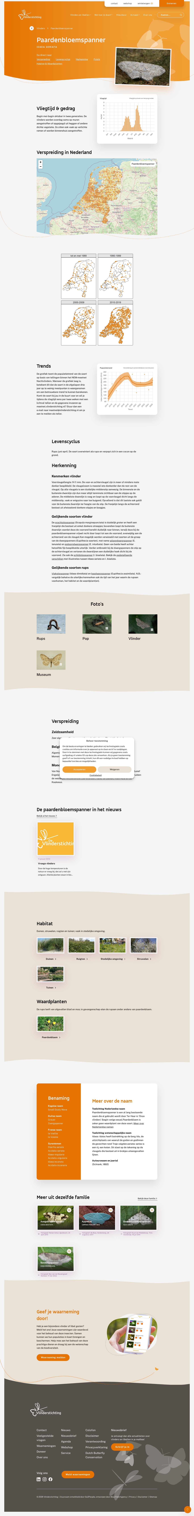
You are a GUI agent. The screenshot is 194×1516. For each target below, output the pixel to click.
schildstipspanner (83, 555)
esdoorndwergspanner (76, 544)
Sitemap (153, 1497)
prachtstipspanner (65, 522)
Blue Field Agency (119, 1497)
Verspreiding (43, 59)
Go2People (90, 1497)
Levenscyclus (63, 59)
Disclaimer (142, 1497)
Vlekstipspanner (60, 573)
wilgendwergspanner (121, 540)
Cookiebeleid (96, 775)
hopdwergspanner (100, 573)
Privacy (132, 1497)
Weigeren (114, 769)
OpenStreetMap (147, 159)
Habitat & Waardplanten (49, 63)
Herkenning (82, 59)
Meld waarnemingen (78, 1474)
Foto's (97, 59)
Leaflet (139, 159)
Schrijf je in (122, 1447)
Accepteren (79, 769)
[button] (40, 162)
